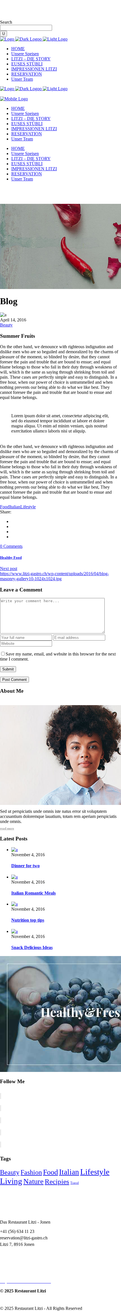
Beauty (6, 325)
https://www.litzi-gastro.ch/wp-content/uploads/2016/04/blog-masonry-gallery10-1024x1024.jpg (54, 576)
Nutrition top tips (27, 920)
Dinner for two (25, 865)
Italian (14, 506)
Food (4, 506)
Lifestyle (28, 506)
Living (11, 1181)
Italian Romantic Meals (33, 893)
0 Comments (11, 546)
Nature (33, 1181)
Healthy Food (11, 557)
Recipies (57, 1181)
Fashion (31, 1172)
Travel (74, 1182)
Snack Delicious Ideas (32, 947)
